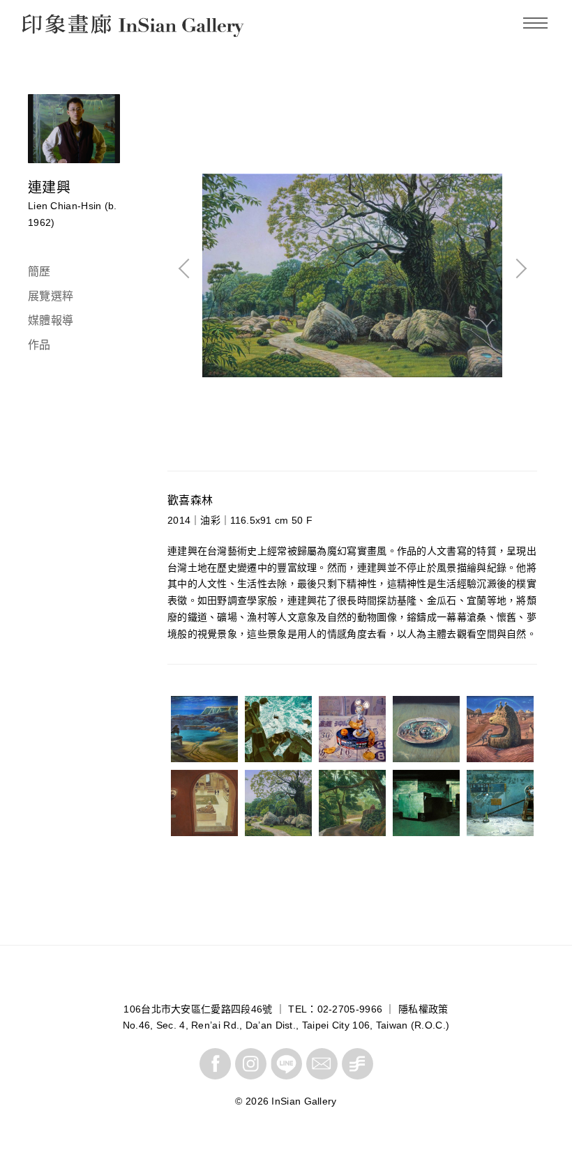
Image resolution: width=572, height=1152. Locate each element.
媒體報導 (50, 320)
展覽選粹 (50, 296)
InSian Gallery (74, 27)
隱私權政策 (423, 1009)
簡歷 (39, 272)
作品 (39, 345)
